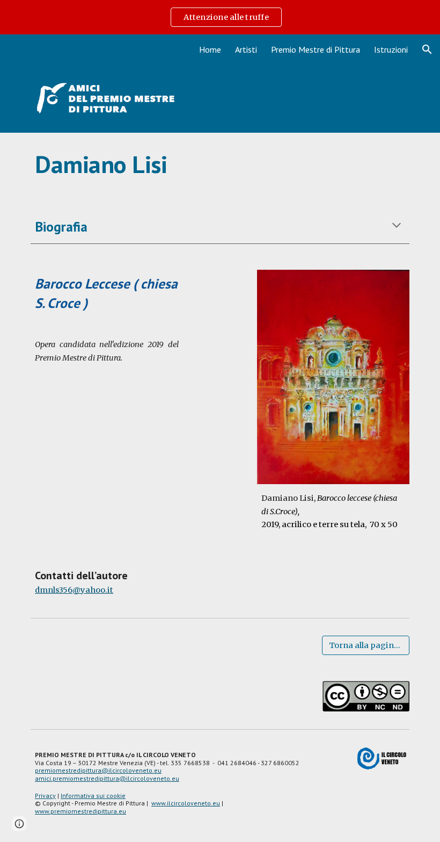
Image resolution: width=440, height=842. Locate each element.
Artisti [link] (246, 49)
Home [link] (210, 49)
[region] (220, 17)
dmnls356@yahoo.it (74, 590)
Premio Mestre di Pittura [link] (315, 49)
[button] (427, 49)
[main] (220, 164)
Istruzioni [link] (391, 49)
